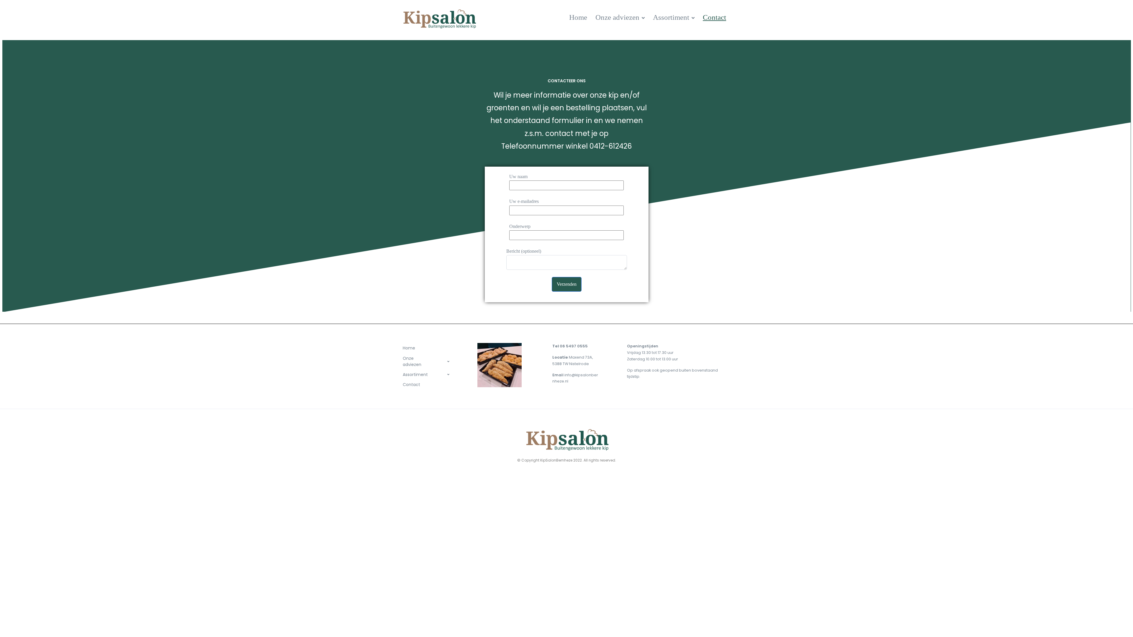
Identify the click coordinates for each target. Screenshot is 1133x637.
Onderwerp (520, 226)
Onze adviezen (617, 17)
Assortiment (671, 17)
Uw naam (518, 176)
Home (578, 17)
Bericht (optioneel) (523, 251)
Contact (714, 17)
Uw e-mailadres (524, 201)
